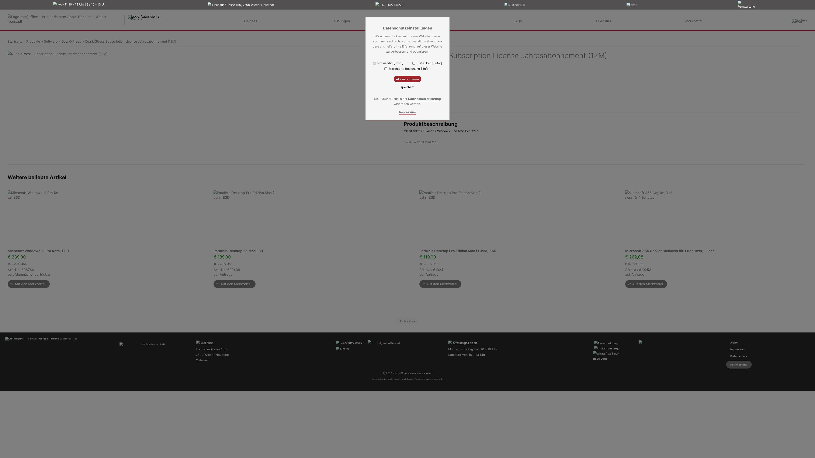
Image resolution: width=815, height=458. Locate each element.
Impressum (407, 112)
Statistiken (424, 63)
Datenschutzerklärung (424, 99)
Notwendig (385, 63)
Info (398, 63)
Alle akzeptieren (407, 79)
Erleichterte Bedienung (404, 68)
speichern (407, 87)
